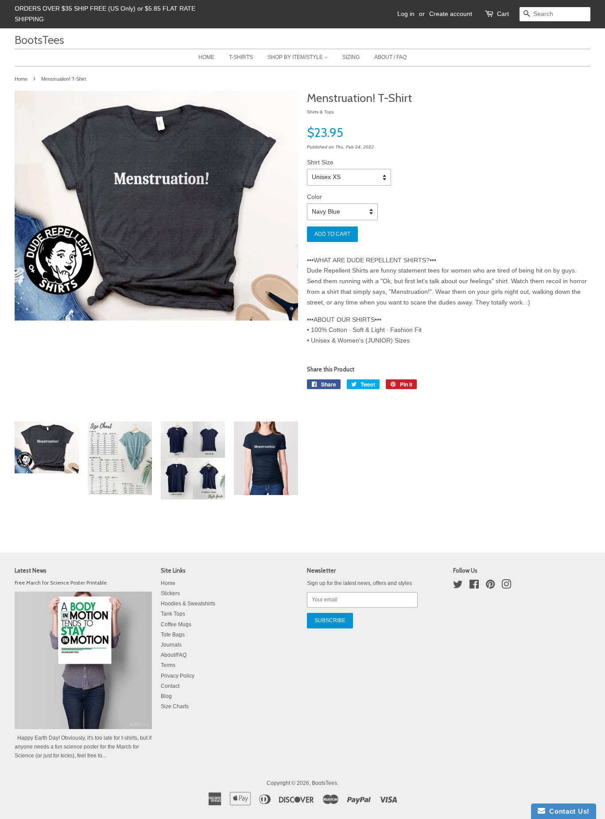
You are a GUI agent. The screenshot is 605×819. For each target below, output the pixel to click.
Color (314, 196)
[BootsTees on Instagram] (506, 586)
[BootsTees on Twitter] (458, 586)
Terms (168, 665)
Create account (450, 13)
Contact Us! (567, 811)
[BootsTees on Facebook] (474, 586)
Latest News (31, 570)
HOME (206, 57)
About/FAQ (173, 655)
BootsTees (39, 40)
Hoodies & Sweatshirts (188, 604)
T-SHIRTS (241, 57)
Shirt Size (320, 162)
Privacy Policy (177, 676)
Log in (406, 13)
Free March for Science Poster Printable (61, 583)
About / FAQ (390, 57)
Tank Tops (173, 614)
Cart (503, 13)
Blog (166, 696)
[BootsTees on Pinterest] (490, 586)
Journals (171, 645)
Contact (170, 686)
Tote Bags (173, 635)
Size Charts (175, 706)
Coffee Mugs (176, 624)
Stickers (170, 593)
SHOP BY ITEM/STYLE (296, 57)
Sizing (351, 57)
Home (21, 79)
